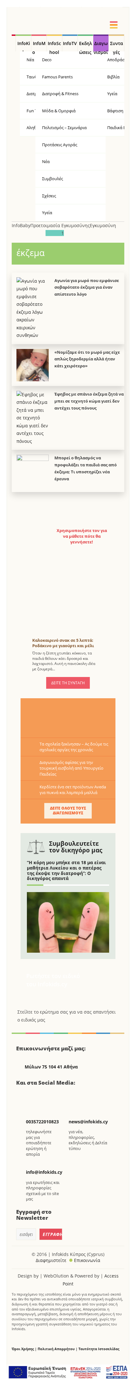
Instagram (55, 1096)
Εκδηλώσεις (85, 46)
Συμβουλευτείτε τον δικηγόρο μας (75, 846)
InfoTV (70, 43)
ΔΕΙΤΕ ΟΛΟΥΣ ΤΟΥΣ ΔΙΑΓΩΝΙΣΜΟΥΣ (68, 810)
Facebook (23, 1096)
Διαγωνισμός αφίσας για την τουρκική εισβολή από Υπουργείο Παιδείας (71, 768)
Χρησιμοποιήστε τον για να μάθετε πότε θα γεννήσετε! (82, 536)
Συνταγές (116, 46)
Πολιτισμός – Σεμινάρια (64, 127)
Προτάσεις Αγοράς (59, 145)
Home (13, 43)
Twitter (39, 1096)
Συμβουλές (52, 178)
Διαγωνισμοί (101, 46)
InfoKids (23, 46)
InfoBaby (21, 225)
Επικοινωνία (87, 1260)
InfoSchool (54, 46)
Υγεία (47, 212)
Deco (47, 59)
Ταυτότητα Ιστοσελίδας (98, 1348)
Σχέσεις (49, 196)
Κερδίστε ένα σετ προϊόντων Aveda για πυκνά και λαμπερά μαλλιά (73, 789)
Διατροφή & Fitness (60, 93)
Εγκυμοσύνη (103, 225)
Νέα (46, 161)
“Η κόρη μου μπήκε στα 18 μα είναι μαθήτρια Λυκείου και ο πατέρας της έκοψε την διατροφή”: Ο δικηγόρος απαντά (66, 870)
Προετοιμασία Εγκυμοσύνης (60, 225)
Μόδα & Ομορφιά (59, 111)
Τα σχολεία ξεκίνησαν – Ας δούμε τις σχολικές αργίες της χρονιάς (74, 746)
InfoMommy (39, 46)
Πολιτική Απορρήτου (56, 1348)
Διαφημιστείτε (51, 1260)
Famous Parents (57, 77)
